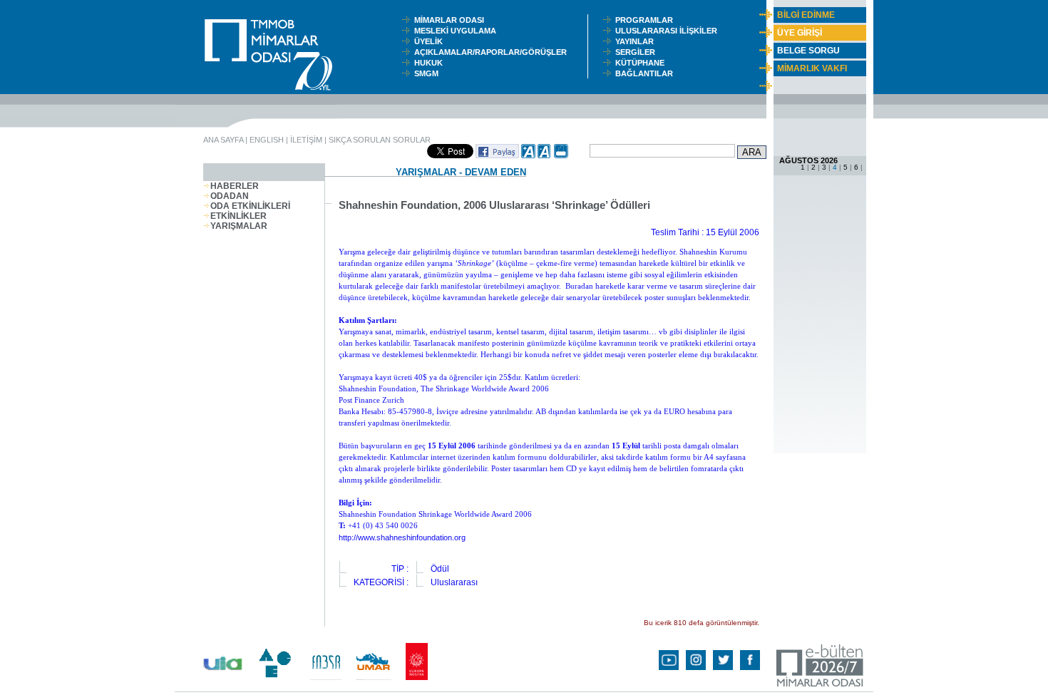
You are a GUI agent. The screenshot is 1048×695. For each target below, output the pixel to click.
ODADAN (229, 196)
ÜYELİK (430, 41)
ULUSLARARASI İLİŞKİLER (669, 30)
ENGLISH (267, 139)
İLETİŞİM (306, 139)
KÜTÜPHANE (643, 62)
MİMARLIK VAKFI (812, 68)
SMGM (428, 73)
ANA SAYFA (223, 139)
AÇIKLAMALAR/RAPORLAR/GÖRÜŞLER (493, 52)
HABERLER (234, 186)
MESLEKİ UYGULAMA (458, 30)
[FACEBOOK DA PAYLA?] (497, 155)
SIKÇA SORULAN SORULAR (380, 139)
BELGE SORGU (808, 51)
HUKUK (430, 62)
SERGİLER (637, 52)
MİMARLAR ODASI (452, 20)
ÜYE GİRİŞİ (799, 33)
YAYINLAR (636, 41)
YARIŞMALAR (238, 226)
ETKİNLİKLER (238, 216)
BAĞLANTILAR (646, 73)
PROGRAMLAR (647, 20)
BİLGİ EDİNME (806, 15)
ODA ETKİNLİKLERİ (250, 206)
